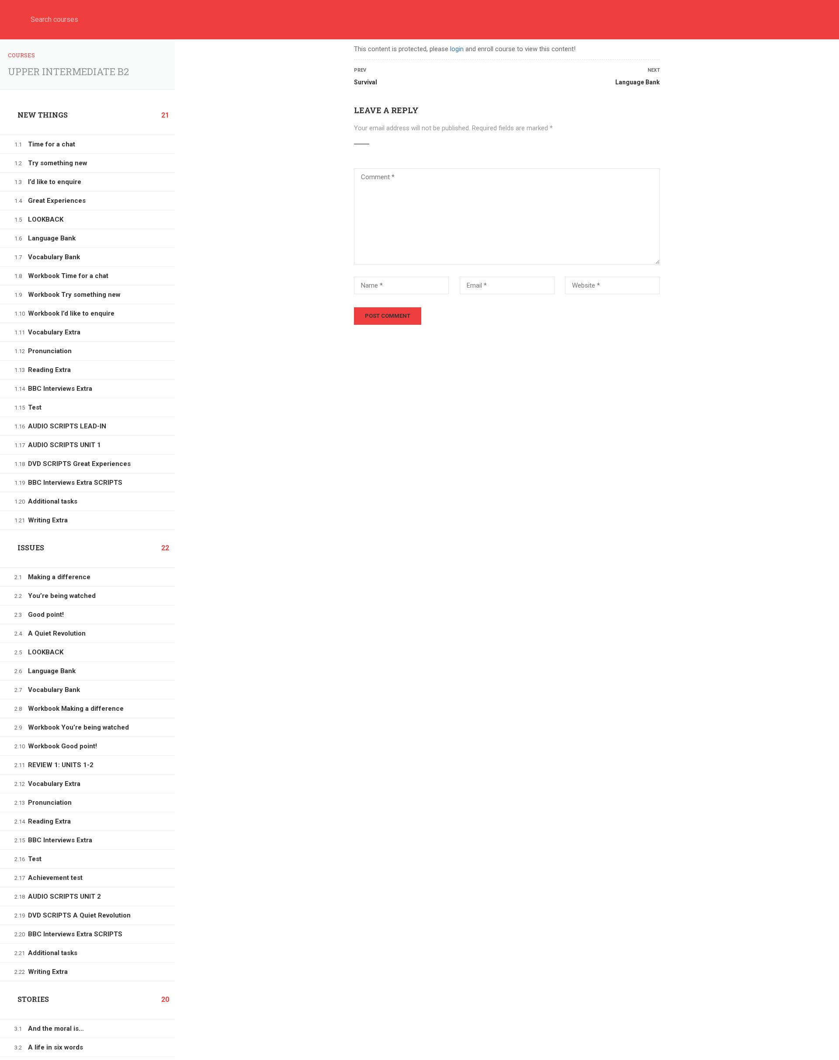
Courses (21, 55)
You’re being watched (62, 596)
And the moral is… (56, 1028)
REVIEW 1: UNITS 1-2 (61, 765)
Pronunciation (50, 351)
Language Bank (52, 238)
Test (35, 407)
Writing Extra (48, 520)
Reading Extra (49, 370)
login (457, 49)
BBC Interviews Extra (60, 389)
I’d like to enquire (54, 182)
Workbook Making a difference (76, 708)
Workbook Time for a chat (68, 276)
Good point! (46, 615)
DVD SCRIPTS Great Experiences (79, 464)
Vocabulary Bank (54, 257)
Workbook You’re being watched (78, 727)
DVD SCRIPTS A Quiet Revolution (79, 915)
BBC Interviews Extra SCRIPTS (75, 483)
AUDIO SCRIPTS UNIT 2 (64, 896)
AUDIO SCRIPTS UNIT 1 (64, 445)
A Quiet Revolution (57, 633)
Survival (365, 82)
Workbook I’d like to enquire (71, 313)
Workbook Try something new (74, 295)
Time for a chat (51, 144)
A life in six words (55, 1047)
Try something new (57, 163)
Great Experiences (57, 201)
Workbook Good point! (62, 746)
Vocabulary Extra (54, 332)
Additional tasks (52, 501)
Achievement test (55, 878)
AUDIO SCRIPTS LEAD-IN (67, 426)
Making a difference (59, 577)
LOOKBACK (45, 219)
